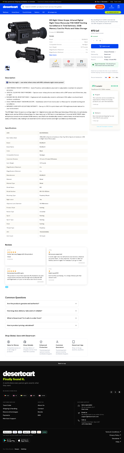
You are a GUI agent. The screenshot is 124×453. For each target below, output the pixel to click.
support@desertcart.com (90, 416)
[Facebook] (119, 392)
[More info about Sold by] (115, 52)
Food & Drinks (27, 12)
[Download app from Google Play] (9, 440)
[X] (115, 392)
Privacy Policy (115, 435)
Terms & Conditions (113, 432)
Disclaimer (116, 438)
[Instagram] (111, 392)
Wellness (5, 12)
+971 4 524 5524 (87, 424)
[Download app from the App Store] (23, 440)
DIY (44, 12)
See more (52, 55)
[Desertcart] (10, 7)
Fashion (37, 12)
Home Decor (15, 12)
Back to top (62, 363)
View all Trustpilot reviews (105, 126)
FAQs (118, 442)
